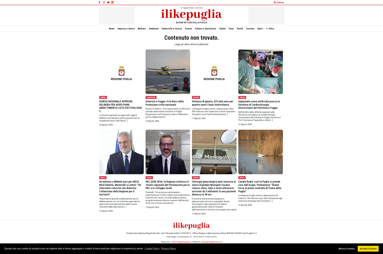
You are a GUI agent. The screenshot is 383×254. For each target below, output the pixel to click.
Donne (196, 97)
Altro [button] (271, 28)
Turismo (250, 28)
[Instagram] (104, 2)
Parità (240, 28)
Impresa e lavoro (126, 28)
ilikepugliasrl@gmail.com (211, 242)
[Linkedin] (112, 2)
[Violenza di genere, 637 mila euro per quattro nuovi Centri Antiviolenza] (214, 71)
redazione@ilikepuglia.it (181, 242)
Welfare (142, 28)
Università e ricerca (172, 28)
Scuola (188, 28)
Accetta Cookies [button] (368, 248)
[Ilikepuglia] (191, 14)
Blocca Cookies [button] (347, 248)
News (112, 28)
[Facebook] (100, 2)
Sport (260, 28)
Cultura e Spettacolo (205, 28)
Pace (231, 28)
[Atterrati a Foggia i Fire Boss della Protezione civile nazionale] (168, 71)
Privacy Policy (168, 248)
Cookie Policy (152, 248)
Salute (222, 28)
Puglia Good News (192, 2)
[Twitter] (108, 2)
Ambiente (154, 28)
